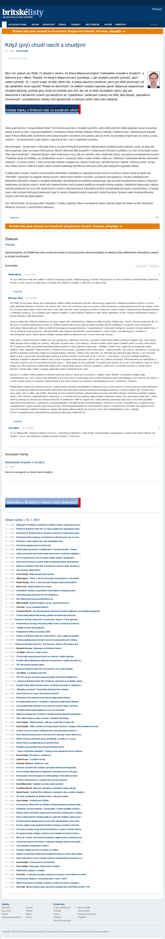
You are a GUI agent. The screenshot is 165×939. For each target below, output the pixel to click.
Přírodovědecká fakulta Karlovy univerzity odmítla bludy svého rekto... (48, 821)
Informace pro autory (87, 913)
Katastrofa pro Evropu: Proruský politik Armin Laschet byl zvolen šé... (48, 623)
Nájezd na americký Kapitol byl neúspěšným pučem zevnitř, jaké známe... (49, 853)
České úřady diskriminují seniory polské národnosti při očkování (45, 615)
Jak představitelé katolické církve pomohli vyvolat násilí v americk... (47, 705)
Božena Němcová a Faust (40, 586)
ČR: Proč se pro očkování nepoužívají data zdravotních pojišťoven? (47, 677)
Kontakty (57, 910)
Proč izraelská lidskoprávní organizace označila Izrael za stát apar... (47, 771)
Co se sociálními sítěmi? (37, 607)
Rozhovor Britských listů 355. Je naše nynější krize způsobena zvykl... (48, 528)
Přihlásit (156, 9)
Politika (29, 910)
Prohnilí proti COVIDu (39, 800)
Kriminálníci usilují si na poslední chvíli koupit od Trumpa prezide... (46, 590)
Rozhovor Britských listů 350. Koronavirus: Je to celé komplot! (44, 668)
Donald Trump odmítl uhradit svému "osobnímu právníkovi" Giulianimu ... (49, 685)
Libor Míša (13, 427)
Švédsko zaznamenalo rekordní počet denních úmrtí (40, 746)
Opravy (56, 913)
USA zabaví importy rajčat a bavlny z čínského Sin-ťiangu (42, 718)
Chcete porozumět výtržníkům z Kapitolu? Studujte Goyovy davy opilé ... (49, 841)
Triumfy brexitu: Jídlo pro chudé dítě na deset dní (51, 722)
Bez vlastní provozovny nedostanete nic (34, 598)
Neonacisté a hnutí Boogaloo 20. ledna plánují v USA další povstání (46, 775)
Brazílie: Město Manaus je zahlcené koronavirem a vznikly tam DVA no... (49, 660)
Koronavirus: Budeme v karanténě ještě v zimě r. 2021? (41, 878)
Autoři (108, 24)
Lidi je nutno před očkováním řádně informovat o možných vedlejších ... (48, 553)
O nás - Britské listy (61, 907)
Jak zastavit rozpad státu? (28, 569)
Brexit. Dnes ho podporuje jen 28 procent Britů (37, 742)
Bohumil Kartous (24, 648)
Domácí (29, 907)
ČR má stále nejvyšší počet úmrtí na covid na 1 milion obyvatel (45, 656)
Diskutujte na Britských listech (47, 648)
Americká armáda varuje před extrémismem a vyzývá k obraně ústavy (48, 829)
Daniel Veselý (22, 582)
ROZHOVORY (49, 24)
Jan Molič (20, 652)
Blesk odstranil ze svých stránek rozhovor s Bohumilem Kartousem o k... (49, 858)
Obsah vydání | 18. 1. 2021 (22, 519)
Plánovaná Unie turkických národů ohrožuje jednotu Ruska (43, 697)
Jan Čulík (20, 886)
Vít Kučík (20, 607)
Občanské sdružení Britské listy (33, 931)
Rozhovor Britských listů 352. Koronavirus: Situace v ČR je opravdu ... (47, 619)
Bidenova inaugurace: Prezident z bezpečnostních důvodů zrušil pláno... (49, 713)
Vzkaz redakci (84, 910)
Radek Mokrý (14, 274)
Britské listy (24, 14)
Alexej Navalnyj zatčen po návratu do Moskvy (37, 594)
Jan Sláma (21, 672)
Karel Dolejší (22, 50)
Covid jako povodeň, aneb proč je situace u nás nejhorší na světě (56, 874)
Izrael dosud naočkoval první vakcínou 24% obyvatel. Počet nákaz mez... (49, 734)
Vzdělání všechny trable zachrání (48, 783)
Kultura (5, 913)
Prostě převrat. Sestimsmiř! (42, 862)
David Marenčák (23, 783)
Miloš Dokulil (22, 602)
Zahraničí (6, 907)
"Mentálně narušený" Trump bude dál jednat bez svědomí (42, 689)
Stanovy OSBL (84, 907)
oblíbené (155, 266)
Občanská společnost (11, 917)
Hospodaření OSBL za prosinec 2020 (33, 631)
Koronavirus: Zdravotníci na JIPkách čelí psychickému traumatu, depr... (49, 804)
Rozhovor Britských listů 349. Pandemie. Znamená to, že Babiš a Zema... (51, 681)
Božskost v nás (41, 763)
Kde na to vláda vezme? (37, 652)
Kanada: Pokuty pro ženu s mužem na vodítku (37, 849)
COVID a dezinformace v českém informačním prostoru (41, 779)
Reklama (57, 917)
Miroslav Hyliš (15, 297)
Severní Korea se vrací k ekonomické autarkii (37, 693)
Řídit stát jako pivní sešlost (41, 574)
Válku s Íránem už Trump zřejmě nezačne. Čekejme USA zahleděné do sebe (63, 726)
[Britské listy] (43, 110)
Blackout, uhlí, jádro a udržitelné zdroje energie (54, 788)
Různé (29, 917)
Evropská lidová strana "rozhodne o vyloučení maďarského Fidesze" (47, 701)
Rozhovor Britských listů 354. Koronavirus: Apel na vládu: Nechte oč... (48, 565)
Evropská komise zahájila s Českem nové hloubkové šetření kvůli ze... (48, 833)
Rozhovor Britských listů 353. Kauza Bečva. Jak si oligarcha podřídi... (48, 635)
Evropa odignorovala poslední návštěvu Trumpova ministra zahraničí (47, 825)
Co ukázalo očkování (36, 672)
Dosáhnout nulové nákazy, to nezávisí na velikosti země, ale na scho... (48, 537)
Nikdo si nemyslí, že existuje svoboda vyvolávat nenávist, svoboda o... (48, 882)
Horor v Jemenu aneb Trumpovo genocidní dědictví (53, 582)
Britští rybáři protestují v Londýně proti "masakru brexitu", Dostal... (47, 549)
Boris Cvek (21, 586)
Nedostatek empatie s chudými (25, 462)
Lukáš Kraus (22, 759)
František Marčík (24, 788)
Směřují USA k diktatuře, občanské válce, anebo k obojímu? (57, 792)
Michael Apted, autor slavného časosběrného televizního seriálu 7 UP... (58, 886)
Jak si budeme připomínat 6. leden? (32, 845)
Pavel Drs (20, 874)
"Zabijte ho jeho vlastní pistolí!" (30, 627)
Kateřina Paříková (24, 763)
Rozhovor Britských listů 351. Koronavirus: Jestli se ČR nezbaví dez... (47, 644)
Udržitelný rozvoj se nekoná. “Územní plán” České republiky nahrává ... (49, 808)
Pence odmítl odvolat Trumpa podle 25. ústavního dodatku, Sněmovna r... (49, 816)
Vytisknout (14, 217)
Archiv (35, 24)
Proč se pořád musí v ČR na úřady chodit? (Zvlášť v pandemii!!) (45, 557)
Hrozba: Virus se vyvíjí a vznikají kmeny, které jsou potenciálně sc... (47, 730)
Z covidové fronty (37, 759)
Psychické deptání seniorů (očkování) (33, 545)
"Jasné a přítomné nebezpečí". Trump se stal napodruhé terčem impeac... (50, 751)
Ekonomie (6, 910)
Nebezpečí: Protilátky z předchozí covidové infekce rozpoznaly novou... (48, 524)
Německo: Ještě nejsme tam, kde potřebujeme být (39, 541)
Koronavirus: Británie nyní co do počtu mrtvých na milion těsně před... (48, 532)
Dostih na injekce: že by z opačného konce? (49, 602)
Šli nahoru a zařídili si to (40, 755)
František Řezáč (23, 611)
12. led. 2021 (30, 274)
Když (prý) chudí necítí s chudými (44, 866)
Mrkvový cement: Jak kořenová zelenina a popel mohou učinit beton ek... (49, 837)
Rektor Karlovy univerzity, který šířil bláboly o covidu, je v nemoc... (46, 738)
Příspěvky (120, 24)
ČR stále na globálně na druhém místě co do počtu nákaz (42, 796)
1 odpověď (17, 291)
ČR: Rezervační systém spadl (30, 664)
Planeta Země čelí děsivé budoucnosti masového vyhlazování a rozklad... (49, 812)
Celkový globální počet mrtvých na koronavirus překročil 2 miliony (46, 639)
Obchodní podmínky (62, 920)
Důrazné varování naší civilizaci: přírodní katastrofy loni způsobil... (46, 767)
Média (29, 913)
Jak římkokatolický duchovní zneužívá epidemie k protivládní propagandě (66, 611)
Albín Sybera (22, 578)
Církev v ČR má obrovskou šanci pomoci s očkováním (54, 578)
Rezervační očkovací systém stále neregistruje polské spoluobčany (47, 561)
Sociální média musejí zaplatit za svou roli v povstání (40, 709)
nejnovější (142, 266)
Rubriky (76, 24)
